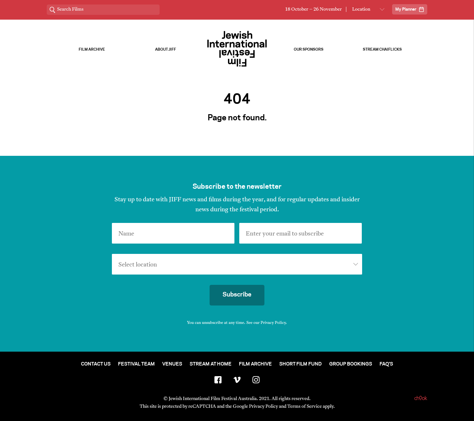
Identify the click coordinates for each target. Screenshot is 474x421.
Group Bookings (350, 364)
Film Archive (92, 49)
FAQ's (386, 364)
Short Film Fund (300, 364)
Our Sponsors (308, 49)
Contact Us (96, 364)
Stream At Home (211, 364)
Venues (172, 364)
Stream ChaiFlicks (382, 49)
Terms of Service (304, 406)
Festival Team (136, 364)
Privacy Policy (273, 323)
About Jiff (165, 49)
